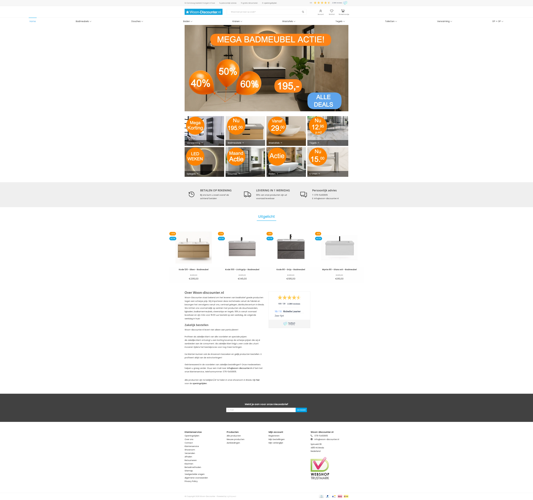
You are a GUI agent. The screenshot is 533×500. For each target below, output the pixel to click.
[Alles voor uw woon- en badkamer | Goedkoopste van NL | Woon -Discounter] (203, 12)
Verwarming (443, 21)
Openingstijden (192, 435)
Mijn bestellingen (277, 439)
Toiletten (389, 21)
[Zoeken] (303, 12)
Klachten (189, 463)
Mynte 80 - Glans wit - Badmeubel (339, 269)
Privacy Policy (191, 481)
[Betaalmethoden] (321, 496)
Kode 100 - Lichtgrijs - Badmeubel (242, 269)
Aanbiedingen (233, 442)
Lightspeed (231, 496)
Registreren (274, 435)
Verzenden (190, 453)
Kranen (236, 21)
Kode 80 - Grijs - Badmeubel (290, 269)
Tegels (338, 21)
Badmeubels (82, 21)
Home (33, 21)
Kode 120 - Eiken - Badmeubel (193, 269)
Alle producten (234, 435)
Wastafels (287, 21)
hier (258, 380)
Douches (136, 21)
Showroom (190, 449)
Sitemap (189, 470)
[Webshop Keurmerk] (330, 468)
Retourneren (191, 460)
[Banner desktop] (266, 68)
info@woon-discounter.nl (239, 368)
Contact (189, 442)
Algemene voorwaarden (196, 477)
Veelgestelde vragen (195, 474)
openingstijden (270, 3)
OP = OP (496, 21)
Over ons (189, 439)
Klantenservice (192, 446)
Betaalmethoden (193, 467)
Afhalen (188, 456)
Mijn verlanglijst (276, 442)
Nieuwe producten (235, 439)
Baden (186, 21)
